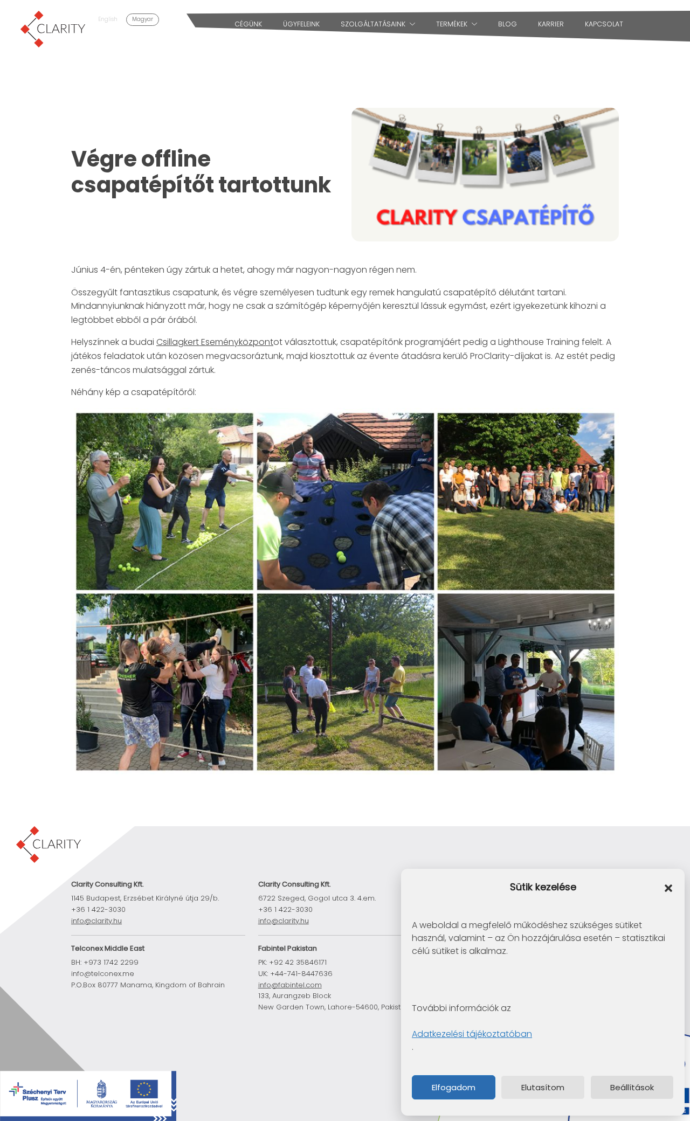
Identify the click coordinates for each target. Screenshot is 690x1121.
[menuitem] (107, 19)
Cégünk (248, 24)
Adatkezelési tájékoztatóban (472, 1034)
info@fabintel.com (290, 985)
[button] (668, 887)
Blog (507, 24)
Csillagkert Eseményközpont (214, 342)
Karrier (551, 24)
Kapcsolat (604, 24)
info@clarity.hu (283, 921)
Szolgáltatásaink (373, 24)
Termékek (451, 24)
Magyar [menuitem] (142, 19)
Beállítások (632, 1087)
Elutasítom (542, 1087)
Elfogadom (453, 1087)
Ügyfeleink (301, 24)
